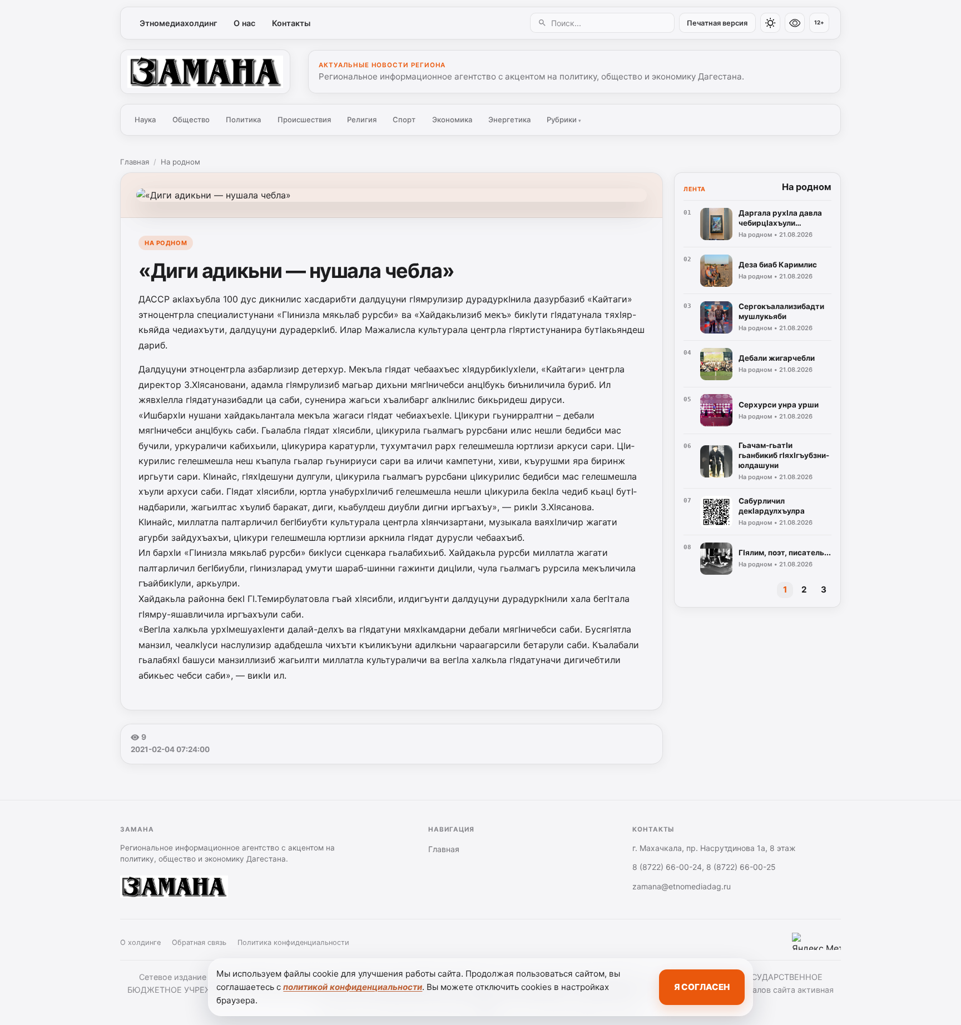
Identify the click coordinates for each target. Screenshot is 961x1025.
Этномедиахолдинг (178, 23)
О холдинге (140, 942)
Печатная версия (717, 23)
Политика (243, 119)
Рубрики (564, 119)
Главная (134, 161)
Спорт (404, 119)
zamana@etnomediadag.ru (681, 886)
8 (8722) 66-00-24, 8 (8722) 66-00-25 (704, 867)
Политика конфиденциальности (293, 942)
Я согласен (702, 987)
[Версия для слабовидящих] (795, 23)
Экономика (452, 119)
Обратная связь (199, 942)
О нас (244, 23)
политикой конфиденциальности (352, 987)
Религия (362, 119)
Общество (191, 119)
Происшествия (304, 119)
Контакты (291, 23)
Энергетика (509, 119)
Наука (145, 119)
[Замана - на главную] (205, 71)
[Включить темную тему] (770, 23)
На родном (180, 161)
